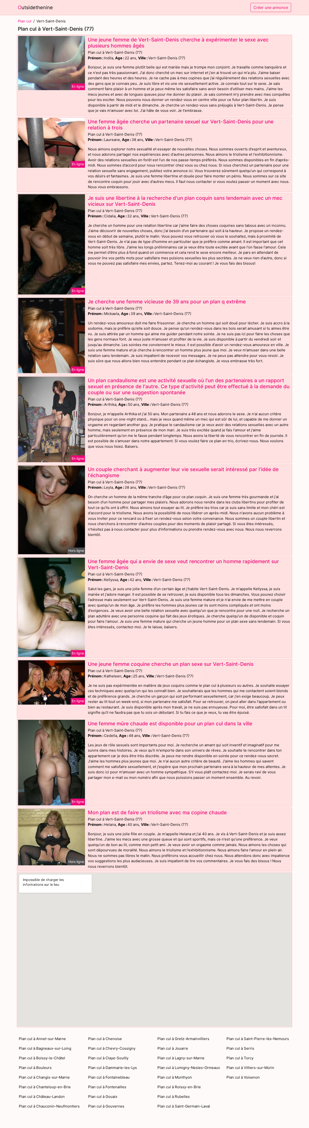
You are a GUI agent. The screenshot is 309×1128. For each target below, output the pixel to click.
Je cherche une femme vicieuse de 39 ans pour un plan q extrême (167, 302)
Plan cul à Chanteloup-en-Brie (45, 1087)
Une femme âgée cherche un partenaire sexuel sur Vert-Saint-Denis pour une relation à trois (181, 125)
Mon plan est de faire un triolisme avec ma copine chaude (157, 812)
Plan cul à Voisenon (243, 1077)
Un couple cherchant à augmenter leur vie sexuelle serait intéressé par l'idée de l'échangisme (183, 472)
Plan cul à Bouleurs (35, 1067)
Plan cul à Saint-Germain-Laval (183, 1106)
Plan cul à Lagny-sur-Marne (180, 1058)
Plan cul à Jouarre (172, 1048)
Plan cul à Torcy (239, 1058)
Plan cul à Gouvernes (106, 1106)
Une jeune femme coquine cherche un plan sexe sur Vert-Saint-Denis (170, 664)
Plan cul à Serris (240, 1048)
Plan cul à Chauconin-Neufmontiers (49, 1106)
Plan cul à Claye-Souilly (108, 1058)
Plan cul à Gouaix (102, 1096)
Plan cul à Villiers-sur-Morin (250, 1067)
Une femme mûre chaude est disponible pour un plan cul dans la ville (170, 724)
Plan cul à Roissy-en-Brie (179, 1087)
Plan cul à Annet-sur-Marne (42, 1038)
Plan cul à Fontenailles (107, 1087)
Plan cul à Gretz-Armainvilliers (183, 1038)
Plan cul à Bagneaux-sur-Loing (45, 1048)
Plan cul (24, 21)
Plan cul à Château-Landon (42, 1096)
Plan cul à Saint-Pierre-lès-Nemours (257, 1038)
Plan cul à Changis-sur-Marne (44, 1077)
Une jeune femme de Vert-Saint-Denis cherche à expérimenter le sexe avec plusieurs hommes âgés (178, 43)
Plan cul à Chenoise (105, 1038)
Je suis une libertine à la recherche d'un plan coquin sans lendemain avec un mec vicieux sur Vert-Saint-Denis (185, 201)
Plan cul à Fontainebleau (109, 1077)
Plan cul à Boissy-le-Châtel (42, 1058)
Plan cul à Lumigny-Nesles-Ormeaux (188, 1067)
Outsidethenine (35, 7)
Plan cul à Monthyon (174, 1077)
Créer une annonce (270, 7)
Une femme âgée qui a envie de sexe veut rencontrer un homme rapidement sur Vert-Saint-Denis (183, 564)
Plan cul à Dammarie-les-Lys (112, 1067)
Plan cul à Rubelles (173, 1096)
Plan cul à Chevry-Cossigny (111, 1048)
